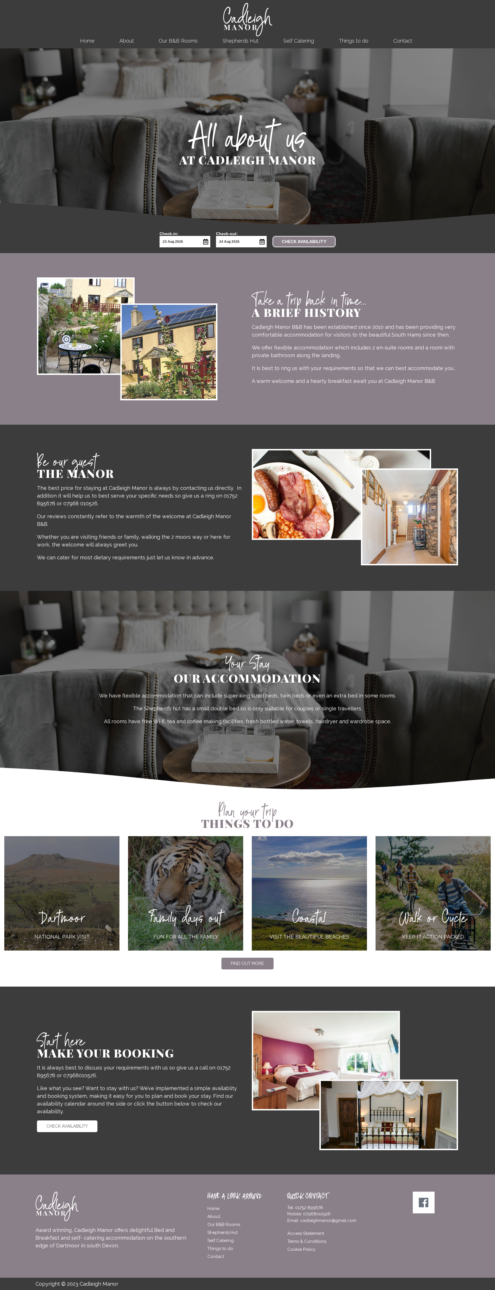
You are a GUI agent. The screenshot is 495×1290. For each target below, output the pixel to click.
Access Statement (305, 1233)
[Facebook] (424, 1202)
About (126, 41)
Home (87, 41)
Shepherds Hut (240, 41)
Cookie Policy (301, 1249)
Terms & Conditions (306, 1241)
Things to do (353, 41)
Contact (402, 41)
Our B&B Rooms (178, 41)
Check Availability (304, 241)
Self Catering (298, 41)
